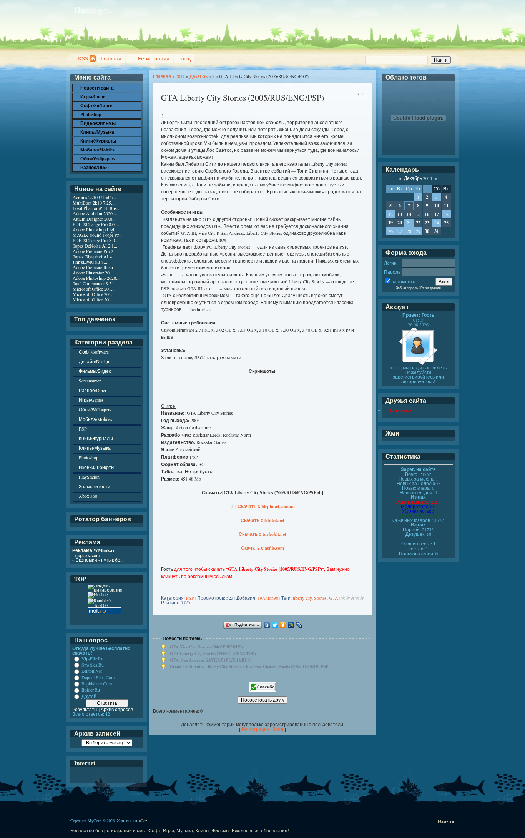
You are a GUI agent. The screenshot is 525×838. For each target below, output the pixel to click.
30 (427, 231)
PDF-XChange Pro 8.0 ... (96, 240)
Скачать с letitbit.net (262, 520)
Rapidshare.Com (96, 683)
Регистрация (153, 58)
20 (399, 222)
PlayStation (89, 477)
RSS (83, 58)
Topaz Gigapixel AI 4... (94, 256)
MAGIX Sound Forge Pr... (97, 235)
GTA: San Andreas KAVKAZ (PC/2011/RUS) (210, 660)
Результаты (85, 709)
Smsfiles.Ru (92, 665)
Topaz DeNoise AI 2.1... (95, 246)
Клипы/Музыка (95, 448)
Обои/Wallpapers (95, 409)
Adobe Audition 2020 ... (95, 213)
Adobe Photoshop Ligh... (96, 229)
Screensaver (90, 380)
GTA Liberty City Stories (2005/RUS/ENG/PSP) (213, 653)
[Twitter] (275, 625)
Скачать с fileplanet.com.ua (266, 506)
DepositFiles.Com (98, 677)
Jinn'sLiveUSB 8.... (90, 262)
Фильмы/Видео (95, 371)
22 (418, 222)
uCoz (143, 820)
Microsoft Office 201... (94, 289)
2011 (180, 76)
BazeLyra (92, 9)
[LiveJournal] (299, 625)
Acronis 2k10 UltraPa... (94, 197)
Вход (184, 58)
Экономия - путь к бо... (99, 560)
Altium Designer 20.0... (94, 219)
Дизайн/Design (94, 361)
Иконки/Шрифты (97, 467)
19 (390, 222)
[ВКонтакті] (267, 625)
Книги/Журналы (96, 438)
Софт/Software (94, 352)
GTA (333, 598)
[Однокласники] (283, 625)
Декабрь (198, 76)
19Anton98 (268, 598)
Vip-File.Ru (92, 658)
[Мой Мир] (291, 625)
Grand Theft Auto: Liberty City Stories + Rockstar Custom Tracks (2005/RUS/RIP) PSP (249, 666)
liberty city (302, 598)
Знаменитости (94, 486)
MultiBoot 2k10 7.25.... (94, 203)
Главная (111, 58)
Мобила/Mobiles (95, 419)
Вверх (446, 821)
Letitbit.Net (91, 671)
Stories (320, 598)
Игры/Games (91, 400)
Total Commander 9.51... (95, 283)
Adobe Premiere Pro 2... (95, 251)
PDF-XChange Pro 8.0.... (96, 224)
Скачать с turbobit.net (262, 534)
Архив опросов (117, 709)
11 (446, 205)
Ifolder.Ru (90, 690)
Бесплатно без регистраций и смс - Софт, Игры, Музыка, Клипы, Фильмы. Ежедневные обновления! (179, 830)
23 (427, 222)
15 (418, 214)
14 (409, 214)
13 (399, 214)
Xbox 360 (88, 496)
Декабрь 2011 (418, 178)
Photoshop (88, 457)
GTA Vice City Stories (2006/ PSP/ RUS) (206, 647)
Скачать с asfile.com (262, 548)
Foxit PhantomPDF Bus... (96, 208)
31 (436, 231)
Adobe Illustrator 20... (93, 272)
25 (446, 222)
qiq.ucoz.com (87, 555)
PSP (190, 598)
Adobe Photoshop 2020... (96, 278)
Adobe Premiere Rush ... (95, 267)
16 (427, 214)
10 (436, 205)
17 (436, 214)
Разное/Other (92, 390)
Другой (88, 696)
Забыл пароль (407, 287)
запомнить (403, 281)
